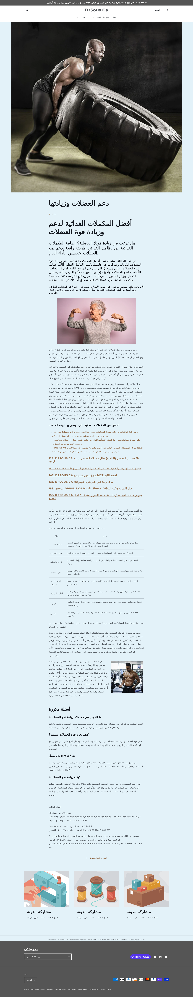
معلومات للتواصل (106, 989)
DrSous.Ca (35, 989)
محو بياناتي (31, 949)
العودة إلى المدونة (98, 858)
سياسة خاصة (72, 989)
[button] (27, 10)
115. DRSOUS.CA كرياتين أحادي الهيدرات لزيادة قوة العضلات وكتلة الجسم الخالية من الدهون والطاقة (95, 468)
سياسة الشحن (94, 989)
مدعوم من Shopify (46, 989)
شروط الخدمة (82, 989)
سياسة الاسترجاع (60, 989)
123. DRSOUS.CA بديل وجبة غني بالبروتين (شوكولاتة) (81, 481)
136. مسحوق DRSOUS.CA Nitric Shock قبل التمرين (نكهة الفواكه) (90, 488)
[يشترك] (68, 957)
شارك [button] (53, 214)
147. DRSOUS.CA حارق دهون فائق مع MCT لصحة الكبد (83, 475)
